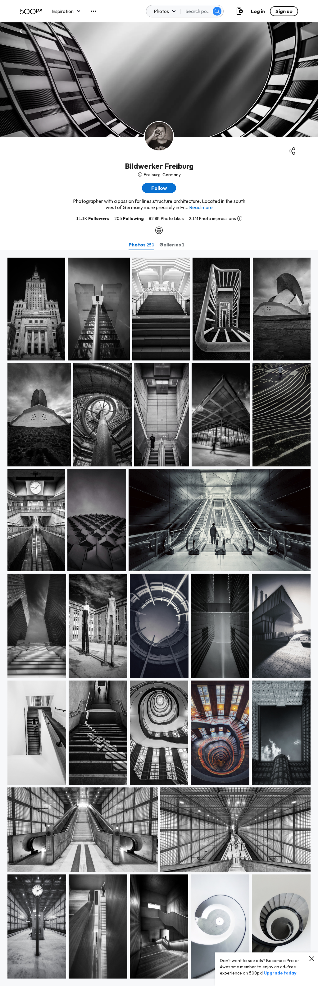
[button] (217, 11)
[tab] (141, 244)
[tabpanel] (159, 618)
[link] (36, 309)
